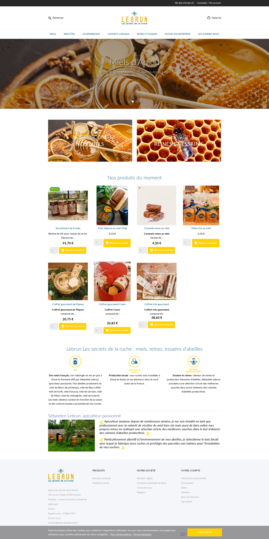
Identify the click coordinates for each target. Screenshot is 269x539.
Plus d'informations (121, 534)
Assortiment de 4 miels (68, 228)
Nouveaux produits (101, 478)
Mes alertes (186, 502)
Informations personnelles (193, 478)
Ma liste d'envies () (184, 3)
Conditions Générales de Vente (151, 483)
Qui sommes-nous (208, 34)
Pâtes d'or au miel (201, 228)
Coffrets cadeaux (120, 32)
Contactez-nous (144, 488)
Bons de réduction (190, 497)
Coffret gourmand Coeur (112, 304)
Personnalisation (142, 534)
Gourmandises (91, 34)
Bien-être (69, 34)
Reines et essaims (147, 34)
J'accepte (205, 532)
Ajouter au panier (72, 250)
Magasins (141, 492)
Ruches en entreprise (177, 34)
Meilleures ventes (100, 483)
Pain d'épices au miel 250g (112, 228)
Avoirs (184, 488)
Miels (53, 34)
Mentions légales (145, 478)
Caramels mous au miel (156, 228)
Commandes (187, 483)
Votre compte (190, 470)
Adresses (185, 492)
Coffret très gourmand (156, 304)
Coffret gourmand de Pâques (68, 304)
